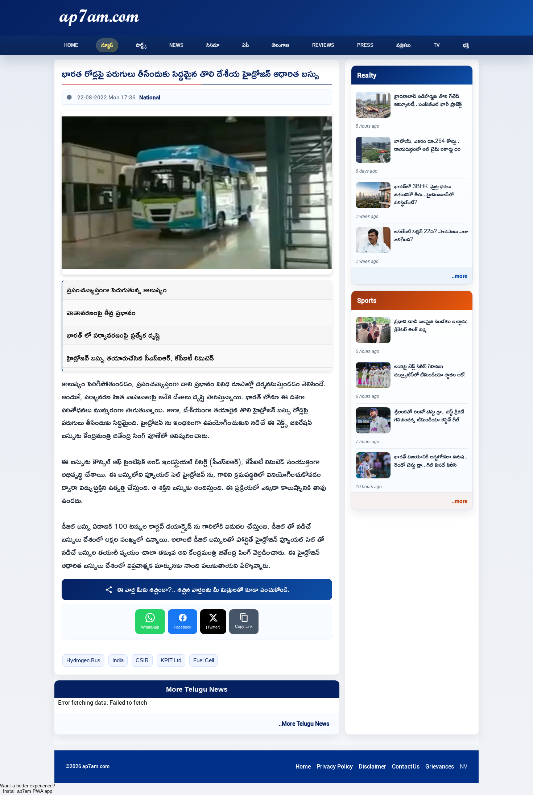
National (149, 97)
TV (437, 45)
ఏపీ (245, 45)
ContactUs (406, 766)
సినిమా (212, 45)
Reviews (323, 45)
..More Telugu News (304, 724)
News (176, 45)
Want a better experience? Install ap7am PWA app (27, 788)
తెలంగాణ (280, 45)
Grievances (439, 766)
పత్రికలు (403, 45)
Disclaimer (372, 766)
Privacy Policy (335, 766)
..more (459, 275)
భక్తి (466, 45)
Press (365, 45)
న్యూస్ (107, 45)
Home (71, 45)
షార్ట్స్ (141, 45)
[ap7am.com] (99, 17)
